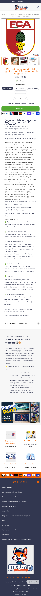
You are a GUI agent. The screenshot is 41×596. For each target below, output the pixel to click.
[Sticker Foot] (20, 7)
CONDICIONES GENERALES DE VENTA (15, 501)
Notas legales (7, 487)
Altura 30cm (33, 88)
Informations (19, 482)
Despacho (5, 511)
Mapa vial (5, 525)
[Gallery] (20, 42)
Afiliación (5, 535)
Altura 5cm (7, 88)
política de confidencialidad (12, 492)
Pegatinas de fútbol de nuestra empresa (16, 516)
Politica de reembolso (10, 497)
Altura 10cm (20, 88)
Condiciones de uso (9, 506)
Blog (3, 520)
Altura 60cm (20, 92)
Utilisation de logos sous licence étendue (16, 539)
